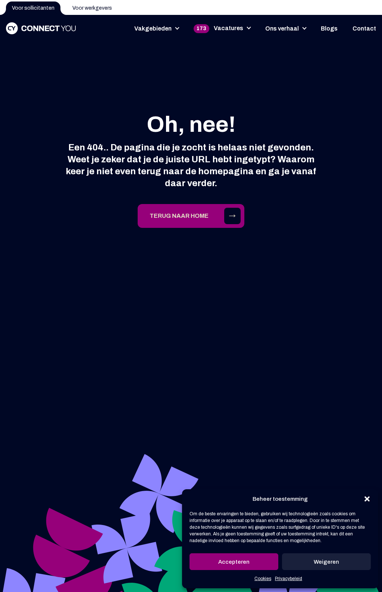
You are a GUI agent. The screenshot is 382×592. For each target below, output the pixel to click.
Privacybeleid (288, 578)
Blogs (329, 28)
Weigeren (326, 562)
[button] (367, 499)
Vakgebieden (153, 28)
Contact (364, 28)
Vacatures (220, 28)
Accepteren (234, 562)
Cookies (262, 578)
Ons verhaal (282, 28)
